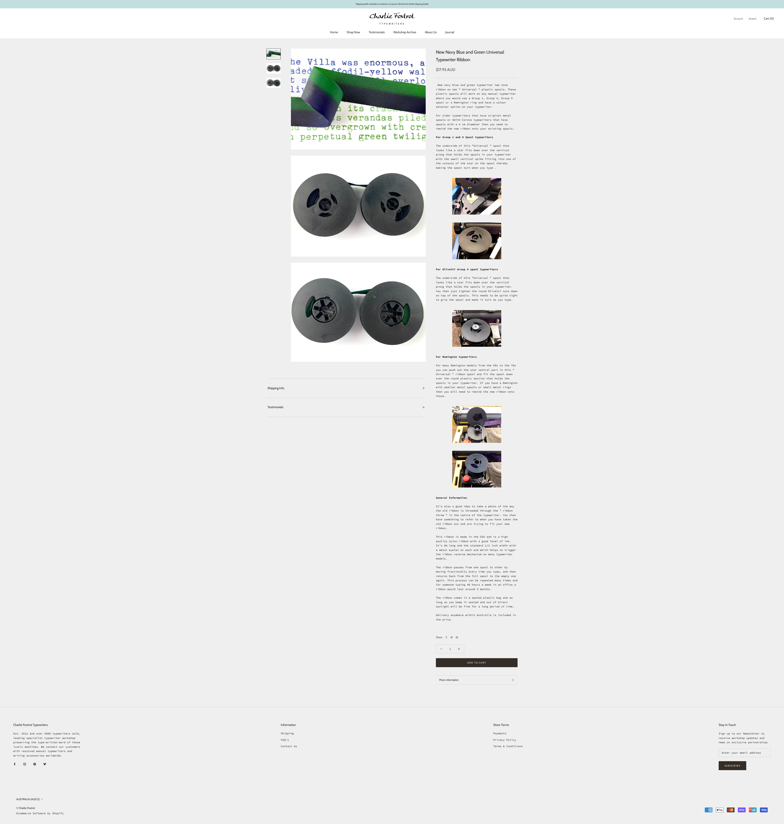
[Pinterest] (457, 637)
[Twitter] (451, 637)
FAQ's (285, 740)
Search (752, 18)
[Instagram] (24, 764)
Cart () (769, 18)
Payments (499, 733)
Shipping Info (275, 388)
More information (449, 679)
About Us (431, 32)
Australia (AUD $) (28, 799)
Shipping (287, 733)
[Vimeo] (44, 764)
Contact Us (289, 746)
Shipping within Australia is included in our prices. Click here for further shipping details (392, 4)
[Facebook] (446, 637)
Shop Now (353, 32)
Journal (449, 32)
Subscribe (732, 765)
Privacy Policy (504, 740)
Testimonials (377, 32)
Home (334, 32)
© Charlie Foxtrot (25, 808)
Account (738, 18)
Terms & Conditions (508, 746)
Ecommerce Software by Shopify (40, 813)
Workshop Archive (404, 32)
